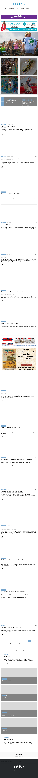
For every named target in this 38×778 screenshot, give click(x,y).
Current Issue (4, 54)
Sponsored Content (13, 100)
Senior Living (11, 54)
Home (6, 8)
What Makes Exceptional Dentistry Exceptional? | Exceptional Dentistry (16, 459)
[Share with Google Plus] (9, 135)
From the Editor (8, 225)
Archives (10, 761)
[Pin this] (11, 135)
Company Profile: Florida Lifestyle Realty (10, 158)
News (8, 529)
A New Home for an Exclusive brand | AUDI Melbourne (13, 591)
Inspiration (3, 492)
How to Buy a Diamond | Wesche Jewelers (10, 427)
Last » (20, 643)
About (14, 761)
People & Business (8, 492)
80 (10, 643)
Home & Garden (3, 159)
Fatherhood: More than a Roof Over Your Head (11, 491)
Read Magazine (12, 8)
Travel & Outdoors (12, 529)
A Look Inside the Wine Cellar (7, 224)
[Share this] (4, 135)
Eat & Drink (3, 225)
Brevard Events (20, 8)
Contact (27, 8)
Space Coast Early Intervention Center (9, 323)
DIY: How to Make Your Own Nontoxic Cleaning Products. (13, 559)
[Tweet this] (6, 135)
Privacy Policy (19, 761)
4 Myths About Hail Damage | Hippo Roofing (10, 391)
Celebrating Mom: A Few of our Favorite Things (11, 627)
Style (7, 257)
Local (8, 54)
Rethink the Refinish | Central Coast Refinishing (11, 193)
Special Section (14, 492)
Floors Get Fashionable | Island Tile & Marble (11, 256)
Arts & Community (4, 529)
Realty (7, 159)
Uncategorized (3, 127)
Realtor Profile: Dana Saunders (8, 126)
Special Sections (9, 294)
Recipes (7, 561)
